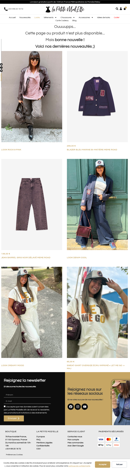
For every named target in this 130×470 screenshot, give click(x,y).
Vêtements (48, 17)
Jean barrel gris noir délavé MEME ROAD (25, 258)
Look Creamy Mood (12, 365)
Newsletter (1, 77)
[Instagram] (78, 407)
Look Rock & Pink (11, 150)
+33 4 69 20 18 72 (15, 9)
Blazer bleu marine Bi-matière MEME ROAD (92, 150)
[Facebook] (71, 407)
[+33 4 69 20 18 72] (6, 9)
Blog (74, 20)
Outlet (116, 17)
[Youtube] (85, 407)
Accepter (103, 464)
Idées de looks (103, 17)
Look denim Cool (77, 258)
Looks (37, 17)
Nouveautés (25, 17)
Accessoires (84, 17)
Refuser (119, 464)
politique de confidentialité (79, 466)
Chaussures (66, 17)
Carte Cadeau (62, 20)
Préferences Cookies (14, 455)
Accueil (12, 17)
